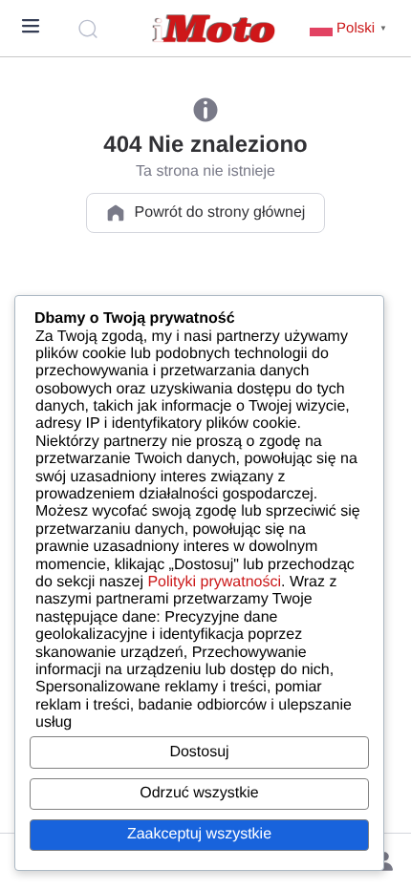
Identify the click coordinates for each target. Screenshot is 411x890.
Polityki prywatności (214, 582)
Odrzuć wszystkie (199, 793)
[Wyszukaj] (90, 29)
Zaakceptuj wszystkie (199, 834)
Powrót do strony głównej (220, 212)
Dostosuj (198, 752)
